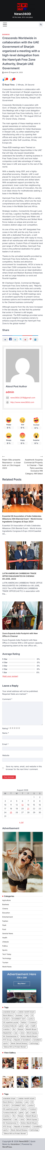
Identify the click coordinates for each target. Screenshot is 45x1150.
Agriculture (6, 900)
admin (6, 72)
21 (28, 808)
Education (6, 913)
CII (32, 1015)
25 (11, 812)
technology (34, 1043)
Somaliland (37, 1040)
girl (27, 1026)
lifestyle (20, 1029)
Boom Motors (8, 1015)
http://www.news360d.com (22, 402)
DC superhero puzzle (10, 1022)
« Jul (21, 822)
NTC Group (7, 1040)
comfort (31, 1019)
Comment (7, 699)
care (26, 1015)
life (14, 1029)
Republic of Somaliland (22, 1040)
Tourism (5, 962)
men (15, 1033)
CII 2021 (6, 1019)
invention (6, 1029)
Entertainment (7, 917)
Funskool (32, 1022)
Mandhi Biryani (31, 1029)
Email (5, 744)
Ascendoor (15, 1144)
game (21, 1026)
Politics (5, 946)
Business (6, 34)
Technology (6, 958)
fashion (23, 1022)
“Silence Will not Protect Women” (15, 1047)
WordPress (7, 1147)
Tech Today (6, 954)
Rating (5, 728)
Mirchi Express (32, 1033)
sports (5, 1043)
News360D (22, 14)
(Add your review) (10, 676)
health (33, 1026)
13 (22, 805)
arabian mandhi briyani (26, 1012)
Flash (4, 925)
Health (4, 938)
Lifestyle (5, 942)
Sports (4, 950)
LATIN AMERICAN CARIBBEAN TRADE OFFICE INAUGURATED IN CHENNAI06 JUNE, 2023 (19, 576)
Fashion (5, 921)
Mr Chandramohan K (10, 1036)
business (19, 1015)
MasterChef (7, 1033)
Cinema (5, 909)
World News (6, 967)
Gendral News (7, 933)
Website (5, 755)
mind (22, 1033)
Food (4, 929)
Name (5, 733)
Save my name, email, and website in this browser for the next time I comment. (24, 767)
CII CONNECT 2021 (18, 1019)
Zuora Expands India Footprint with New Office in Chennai (20, 634)
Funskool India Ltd (9, 1026)
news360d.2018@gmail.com (22, 397)
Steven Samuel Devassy (19, 1043)
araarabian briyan (9, 1012)
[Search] (41, 24)
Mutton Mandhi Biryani (29, 1036)
